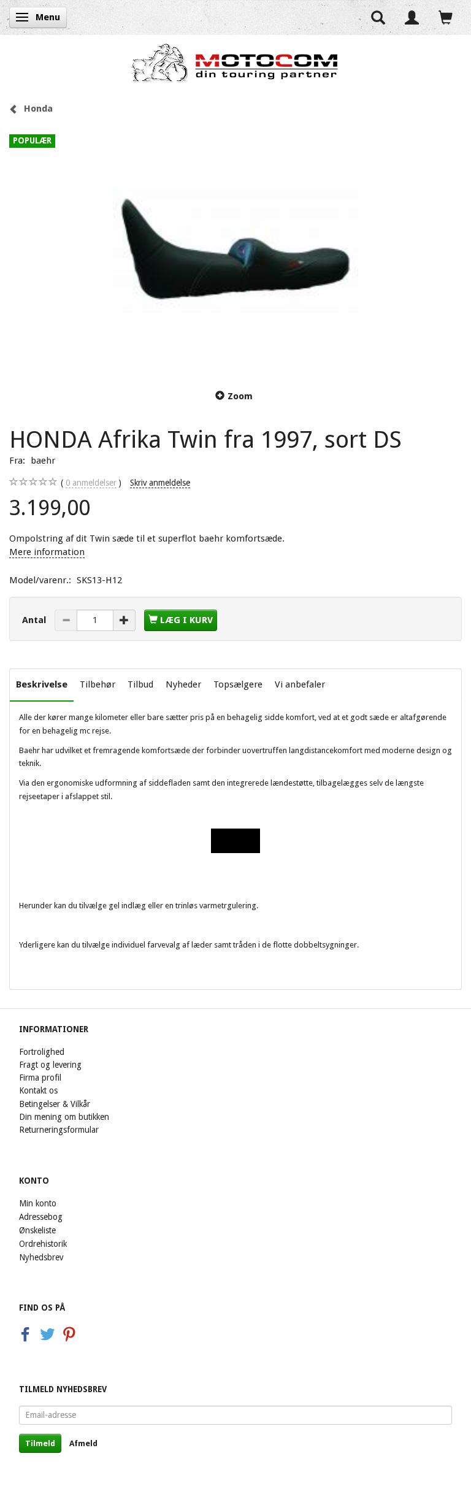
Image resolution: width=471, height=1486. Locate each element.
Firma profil (40, 1077)
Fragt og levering (50, 1065)
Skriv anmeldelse (160, 483)
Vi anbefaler (300, 684)
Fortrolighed (41, 1052)
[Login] (412, 17)
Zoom (240, 396)
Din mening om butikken (64, 1117)
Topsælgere (237, 684)
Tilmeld (40, 1443)
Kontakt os (38, 1090)
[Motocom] (235, 62)
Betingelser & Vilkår (54, 1104)
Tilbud (140, 684)
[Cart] (445, 17)
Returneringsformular (59, 1130)
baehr (43, 460)
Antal (35, 620)
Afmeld (83, 1443)
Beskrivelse (41, 684)
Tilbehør (97, 684)
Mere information (47, 551)
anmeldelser (91, 483)
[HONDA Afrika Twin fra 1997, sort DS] (235, 250)
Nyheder (183, 684)
